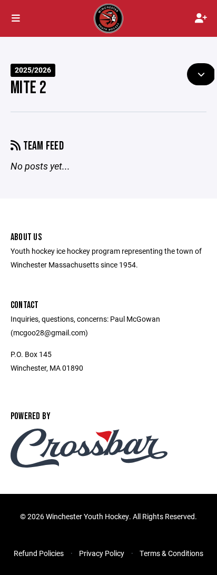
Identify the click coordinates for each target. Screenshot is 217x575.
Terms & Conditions (171, 553)
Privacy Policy (101, 553)
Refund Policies (39, 553)
